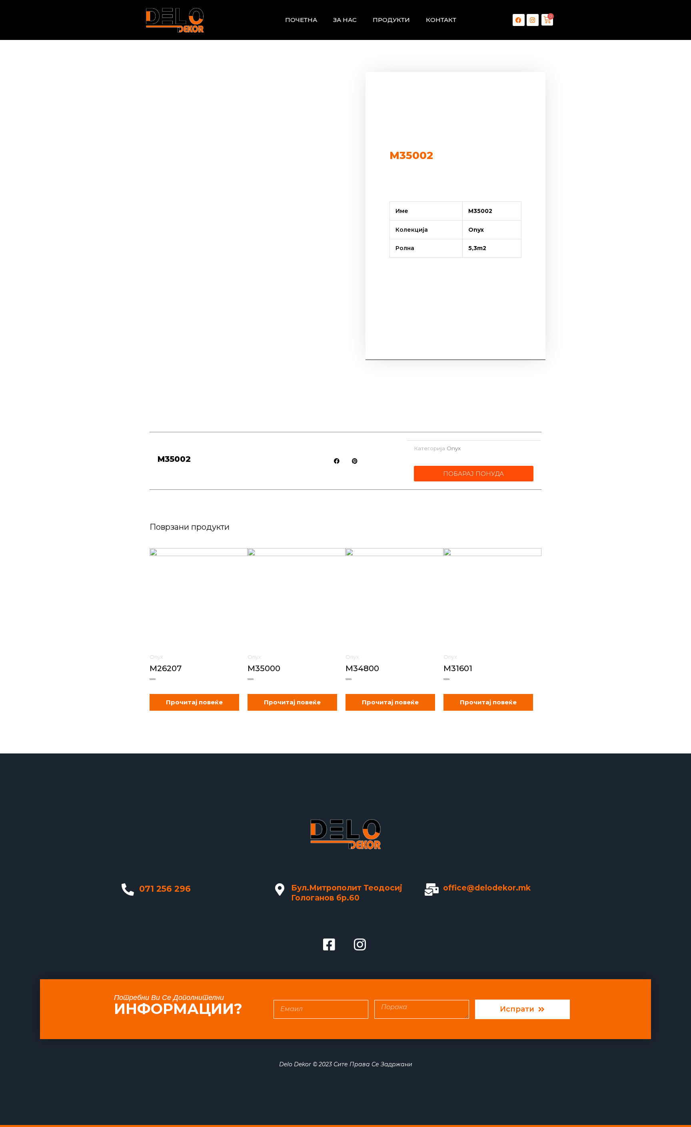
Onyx (454, 448)
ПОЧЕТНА (301, 20)
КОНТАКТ (441, 20)
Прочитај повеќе (194, 702)
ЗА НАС (345, 20)
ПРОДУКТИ (391, 20)
